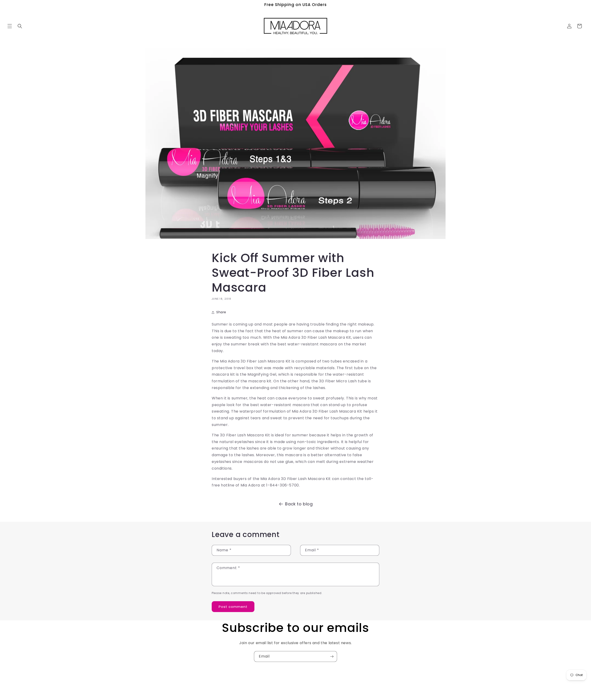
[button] (10, 26)
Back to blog (299, 504)
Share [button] (221, 312)
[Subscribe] (332, 656)
